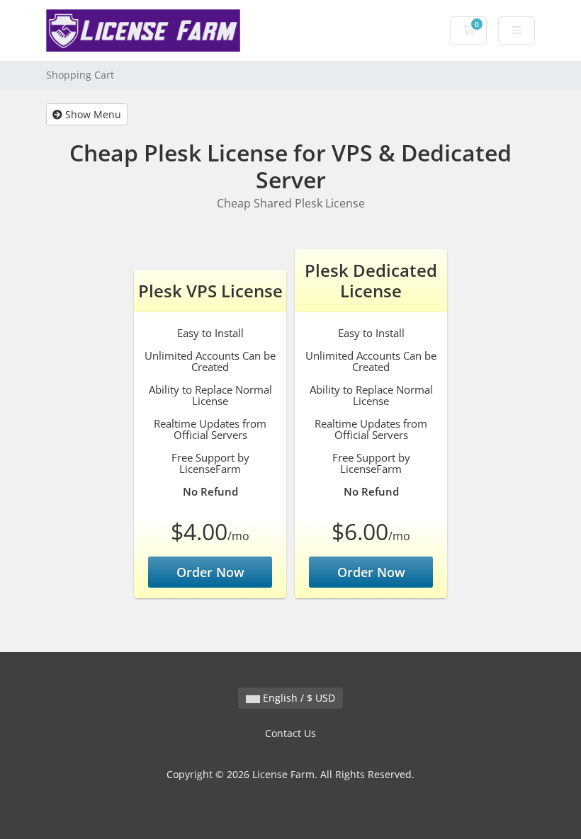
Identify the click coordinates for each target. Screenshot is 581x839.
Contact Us (290, 733)
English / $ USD (297, 697)
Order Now (210, 572)
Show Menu (91, 114)
